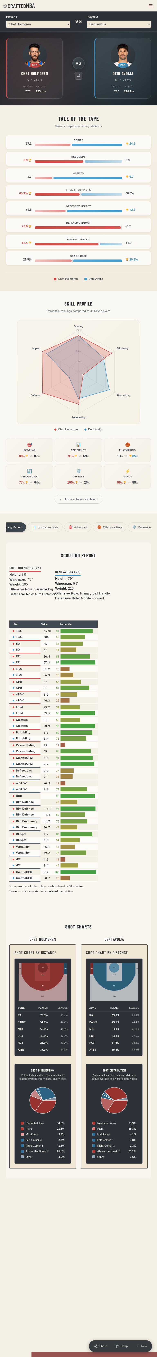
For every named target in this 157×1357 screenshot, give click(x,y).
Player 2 (92, 16)
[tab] (45, 527)
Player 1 (11, 16)
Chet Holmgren (68, 278)
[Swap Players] (78, 76)
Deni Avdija (96, 278)
